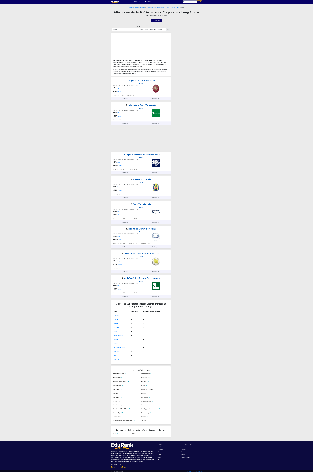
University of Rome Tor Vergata (141, 105)
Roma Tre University (141, 204)
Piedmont (116, 359)
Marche (116, 319)
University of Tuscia (141, 179)
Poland (183, 452)
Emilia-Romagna (118, 335)
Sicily (115, 355)
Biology (142, 7)
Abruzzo (116, 315)
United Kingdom (185, 457)
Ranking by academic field (141, 26)
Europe (173, 7)
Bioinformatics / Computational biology (158, 7)
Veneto (116, 339)
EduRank (164, 15)
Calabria (116, 343)
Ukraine (183, 459)
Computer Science (134, 7)
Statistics (125, 98)
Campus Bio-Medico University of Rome (141, 154)
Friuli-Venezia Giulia (119, 347)
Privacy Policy (198, 471)
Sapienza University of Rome (141, 80)
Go (168, 29)
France (183, 446)
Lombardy (116, 351)
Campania (116, 327)
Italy (178, 7)
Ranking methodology (119, 467)
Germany (183, 449)
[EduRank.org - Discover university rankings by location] (115, 1)
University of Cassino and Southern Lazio (141, 253)
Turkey (183, 454)
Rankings (155, 98)
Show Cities (155, 20)
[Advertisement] (125, 46)
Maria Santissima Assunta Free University (141, 278)
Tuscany (116, 323)
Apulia (115, 331)
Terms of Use (188, 471)
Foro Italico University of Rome (141, 229)
